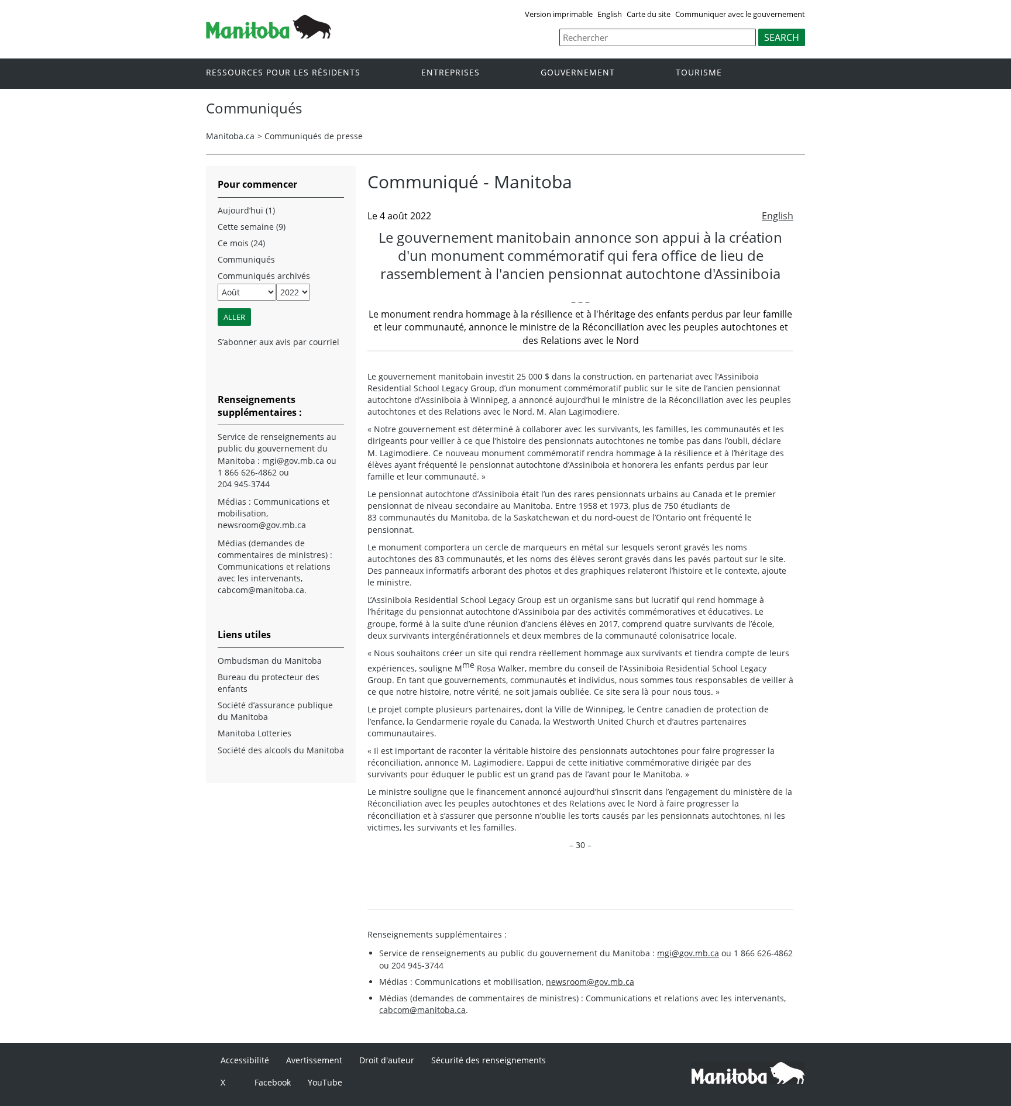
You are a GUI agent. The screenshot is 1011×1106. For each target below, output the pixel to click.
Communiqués (246, 259)
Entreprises (450, 72)
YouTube (325, 1082)
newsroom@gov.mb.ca (590, 981)
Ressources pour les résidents (283, 72)
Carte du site (648, 14)
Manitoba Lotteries (254, 733)
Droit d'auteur (386, 1060)
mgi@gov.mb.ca (688, 953)
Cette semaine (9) (252, 226)
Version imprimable (559, 14)
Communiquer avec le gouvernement (740, 14)
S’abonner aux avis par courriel (278, 341)
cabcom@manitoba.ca (422, 1009)
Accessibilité (245, 1060)
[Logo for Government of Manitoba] (268, 35)
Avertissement (314, 1060)
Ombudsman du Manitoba (270, 660)
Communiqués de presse (313, 136)
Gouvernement (578, 72)
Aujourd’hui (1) (246, 210)
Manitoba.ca (230, 136)
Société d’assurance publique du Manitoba (275, 711)
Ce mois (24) (241, 243)
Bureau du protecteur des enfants (268, 682)
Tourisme (699, 72)
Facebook (273, 1082)
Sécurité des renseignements (488, 1060)
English (609, 14)
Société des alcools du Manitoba (281, 750)
